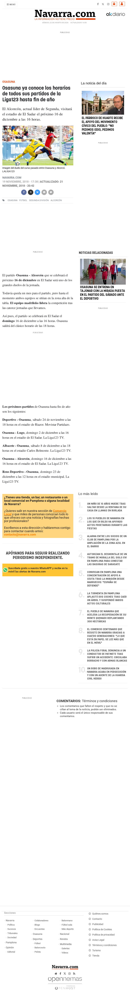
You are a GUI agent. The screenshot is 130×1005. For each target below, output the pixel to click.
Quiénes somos (100, 913)
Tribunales (12, 933)
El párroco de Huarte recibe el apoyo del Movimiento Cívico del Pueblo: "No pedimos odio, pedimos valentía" (102, 126)
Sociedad (11, 937)
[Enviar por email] (44, 191)
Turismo (96, 950)
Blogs (37, 924)
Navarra (10, 920)
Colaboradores (41, 920)
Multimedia (66, 944)
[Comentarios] (51, 191)
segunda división (39, 200)
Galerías (66, 948)
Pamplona (11, 942)
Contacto (97, 919)
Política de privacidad (103, 934)
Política (11, 924)
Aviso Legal (98, 940)
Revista (64, 939)
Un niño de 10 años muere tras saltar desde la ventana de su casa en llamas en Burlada (106, 507)
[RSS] (74, 973)
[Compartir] (24, 191)
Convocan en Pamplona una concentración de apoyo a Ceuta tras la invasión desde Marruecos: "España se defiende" (105, 579)
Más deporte (68, 929)
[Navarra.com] (65, 14)
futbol (23, 200)
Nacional (64, 934)
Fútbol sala (67, 924)
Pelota (38, 952)
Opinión (10, 947)
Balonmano (67, 920)
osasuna (12, 200)
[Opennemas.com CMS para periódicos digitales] (65, 982)
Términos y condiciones (99, 701)
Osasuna (37, 934)
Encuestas (40, 929)
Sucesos (11, 929)
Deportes (37, 939)
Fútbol (37, 943)
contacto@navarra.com (20, 534)
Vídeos (65, 952)
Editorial (11, 952)
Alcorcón (56, 200)
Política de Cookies (102, 929)
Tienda (95, 955)
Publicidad (97, 924)
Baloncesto (40, 947)
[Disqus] (91, 767)
